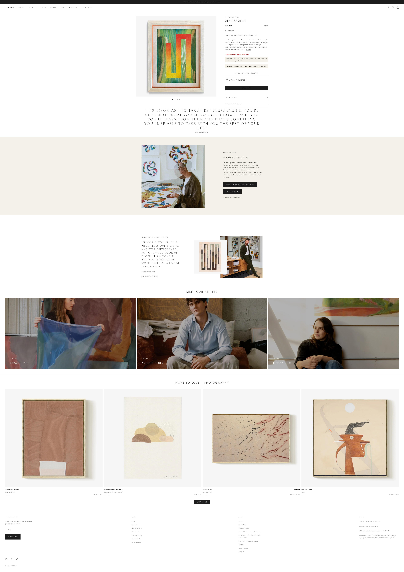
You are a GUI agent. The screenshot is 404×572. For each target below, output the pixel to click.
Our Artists (242, 525)
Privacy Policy (137, 535)
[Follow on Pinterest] (12, 559)
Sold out (247, 88)
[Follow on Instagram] (6, 559)
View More (202, 502)
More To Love (187, 382)
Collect (21, 7)
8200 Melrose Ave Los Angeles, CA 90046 (374, 531)
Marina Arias (207, 489)
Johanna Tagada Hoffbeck (113, 489)
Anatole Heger (306, 489)
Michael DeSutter (232, 17)
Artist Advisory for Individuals (250, 532)
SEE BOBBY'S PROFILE (150, 276)
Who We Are (243, 548)
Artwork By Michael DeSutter (240, 185)
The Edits (42, 7)
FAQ (133, 521)
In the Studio (232, 192)
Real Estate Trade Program (249, 541)
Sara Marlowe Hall (213, 3)
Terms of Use (137, 539)
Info (63, 7)
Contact (135, 525)
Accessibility (136, 542)
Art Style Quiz (87, 7)
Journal (53, 7)
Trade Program (244, 528)
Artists (32, 7)
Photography (216, 382)
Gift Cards (73, 7)
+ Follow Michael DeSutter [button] (233, 197)
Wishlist (241, 552)
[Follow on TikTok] (17, 559)
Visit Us (241, 545)
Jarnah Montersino (12, 489)
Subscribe (12, 537)
